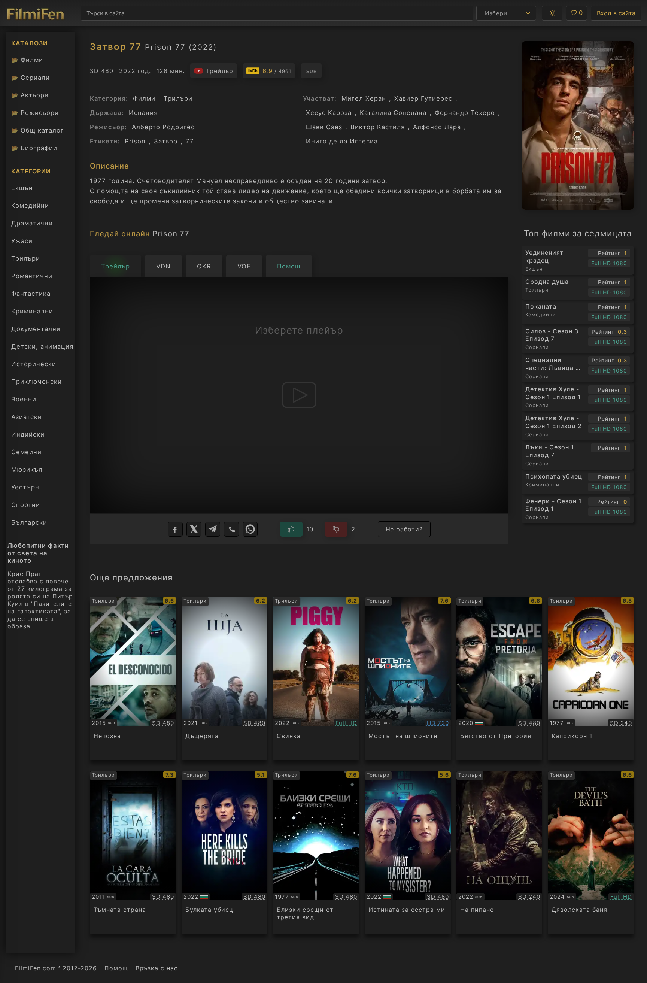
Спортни (25, 505)
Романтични (31, 276)
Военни (23, 399)
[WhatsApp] (250, 529)
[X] (193, 529)
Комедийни (30, 205)
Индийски (28, 434)
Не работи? (404, 529)
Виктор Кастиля (377, 127)
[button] (552, 13)
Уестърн (25, 487)
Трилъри (25, 260)
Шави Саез (324, 127)
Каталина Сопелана (393, 112)
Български (29, 522)
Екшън (22, 188)
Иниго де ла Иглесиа (342, 141)
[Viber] (231, 529)
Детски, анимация (42, 346)
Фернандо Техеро (465, 112)
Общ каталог (37, 130)
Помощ (116, 968)
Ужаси (22, 241)
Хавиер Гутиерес (423, 98)
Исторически (33, 364)
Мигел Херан (363, 98)
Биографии (34, 148)
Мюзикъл (27, 469)
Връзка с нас (157, 968)
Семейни (26, 452)
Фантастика (31, 293)
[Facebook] (175, 529)
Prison (135, 141)
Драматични (32, 223)
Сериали (30, 77)
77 (190, 141)
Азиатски (26, 417)
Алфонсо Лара (437, 127)
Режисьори (35, 112)
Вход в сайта (616, 13)
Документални (36, 329)
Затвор (165, 141)
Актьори (30, 95)
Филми (27, 60)
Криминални (32, 311)
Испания (143, 112)
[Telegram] (212, 529)
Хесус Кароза (329, 112)
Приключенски (36, 381)
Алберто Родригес (163, 127)
